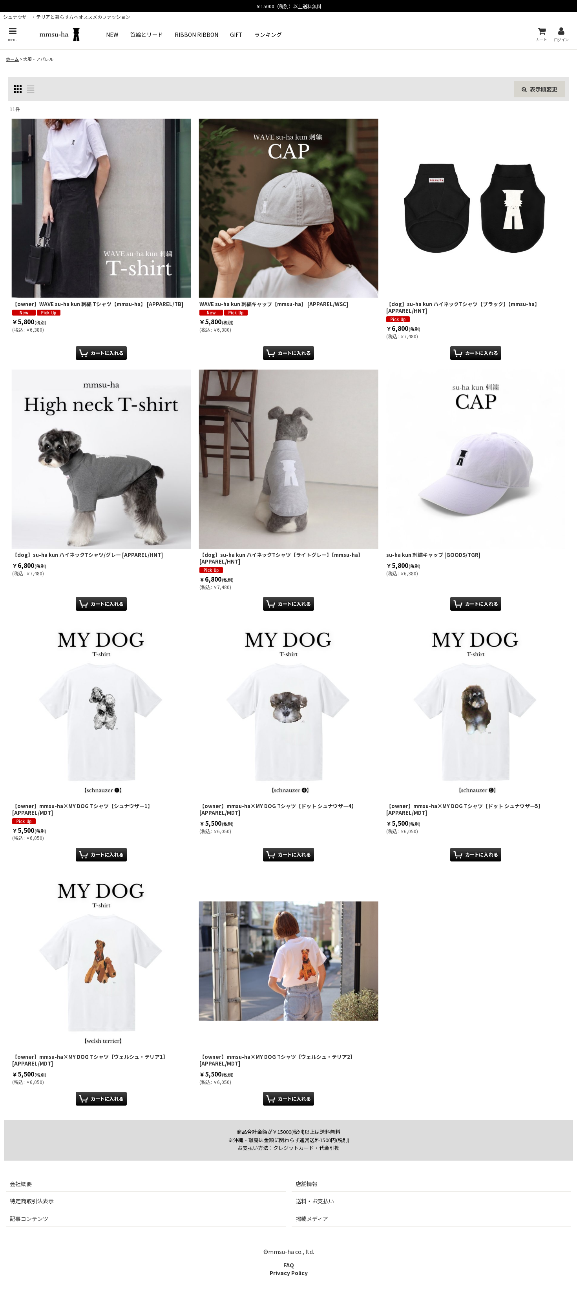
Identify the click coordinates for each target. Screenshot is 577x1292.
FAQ (288, 1265)
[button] (12, 34)
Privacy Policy (289, 1273)
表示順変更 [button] (543, 89)
